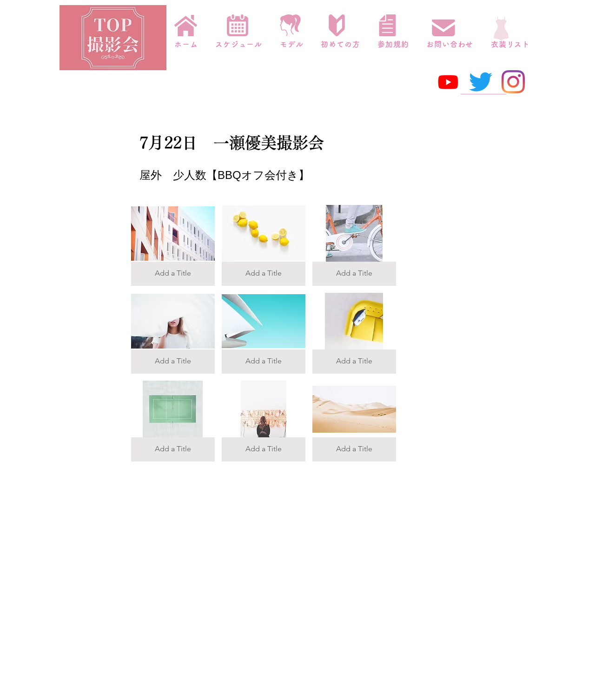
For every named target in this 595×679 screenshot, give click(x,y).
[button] (173, 245)
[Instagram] (513, 81)
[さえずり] (480, 81)
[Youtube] (448, 81)
